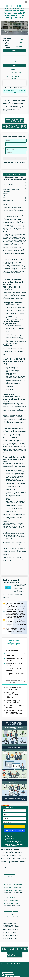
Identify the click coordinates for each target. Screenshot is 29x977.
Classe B (20, 39)
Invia (14, 826)
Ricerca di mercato (7, 972)
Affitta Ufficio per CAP (8, 869)
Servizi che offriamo (8, 968)
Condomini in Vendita (8, 931)
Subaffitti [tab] (14, 69)
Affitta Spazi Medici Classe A (11, 898)
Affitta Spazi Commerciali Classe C (13, 890)
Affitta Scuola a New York (9, 923)
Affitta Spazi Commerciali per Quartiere (13, 892)
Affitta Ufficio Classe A (9, 871)
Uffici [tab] (14, 65)
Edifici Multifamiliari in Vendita (10, 929)
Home (4, 867)
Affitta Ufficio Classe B (9, 874)
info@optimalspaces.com (12, 976)
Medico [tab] (14, 58)
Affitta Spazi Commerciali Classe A (13, 884)
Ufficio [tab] (14, 50)
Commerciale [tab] (14, 54)
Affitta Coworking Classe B (11, 914)
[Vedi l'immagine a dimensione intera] (14, 28)
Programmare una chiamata (14, 830)
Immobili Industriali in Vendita (10, 935)
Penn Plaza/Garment (20, 45)
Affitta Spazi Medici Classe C (11, 903)
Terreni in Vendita (7, 937)
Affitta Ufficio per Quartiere (10, 879)
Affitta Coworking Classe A (11, 911)
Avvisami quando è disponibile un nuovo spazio (14, 137)
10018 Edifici (20, 42)
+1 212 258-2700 (9, 974)
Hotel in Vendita (7, 934)
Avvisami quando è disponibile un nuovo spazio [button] (14, 91)
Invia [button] (15, 158)
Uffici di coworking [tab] (14, 73)
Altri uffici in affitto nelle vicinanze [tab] (14, 78)
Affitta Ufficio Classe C (9, 877)
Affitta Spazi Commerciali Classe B (13, 887)
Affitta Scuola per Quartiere (10, 925)
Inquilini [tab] (14, 61)
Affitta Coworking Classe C (11, 917)
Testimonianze (6, 970)
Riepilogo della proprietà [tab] (14, 174)
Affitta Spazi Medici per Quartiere (11, 905)
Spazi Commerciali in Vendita (10, 938)
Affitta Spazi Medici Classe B (11, 900)
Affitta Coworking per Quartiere (11, 919)
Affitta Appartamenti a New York (11, 926)
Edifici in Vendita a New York (10, 928)
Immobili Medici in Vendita (10, 932)
